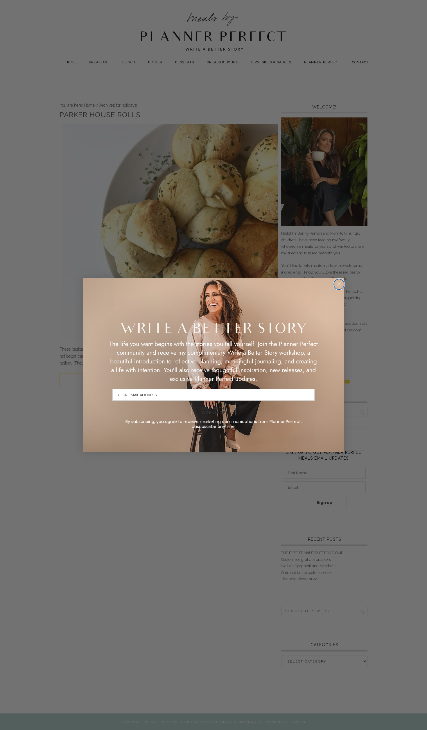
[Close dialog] (339, 284)
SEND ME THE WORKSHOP (213, 410)
